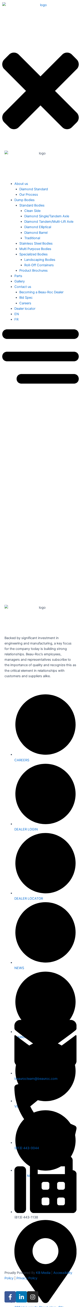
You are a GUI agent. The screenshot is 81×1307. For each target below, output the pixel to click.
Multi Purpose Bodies (35, 249)
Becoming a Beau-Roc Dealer (41, 292)
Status (7, 463)
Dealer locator (24, 309)
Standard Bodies (32, 205)
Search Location (14, 422)
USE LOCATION (20, 574)
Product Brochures (33, 270)
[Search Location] (7, 437)
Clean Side (32, 211)
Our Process (28, 195)
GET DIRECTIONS (21, 548)
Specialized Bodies (33, 254)
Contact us (22, 287)
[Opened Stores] (13, 468)
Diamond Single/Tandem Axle (46, 216)
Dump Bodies (24, 200)
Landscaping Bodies (39, 260)
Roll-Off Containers (39, 265)
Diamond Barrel (35, 233)
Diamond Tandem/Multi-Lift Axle (48, 222)
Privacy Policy (26, 1278)
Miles (19, 540)
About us (21, 184)
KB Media (43, 1273)
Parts (18, 276)
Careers (25, 303)
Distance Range (14, 443)
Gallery (19, 281)
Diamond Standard (33, 189)
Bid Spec (26, 298)
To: (4, 526)
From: (6, 512)
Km (8, 540)
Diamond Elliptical (37, 227)
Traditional (32, 238)
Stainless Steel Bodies (36, 243)
